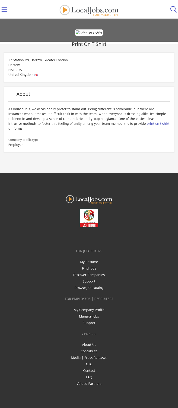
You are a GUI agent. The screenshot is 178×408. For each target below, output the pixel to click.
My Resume (89, 262)
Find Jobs (89, 268)
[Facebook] (70, 237)
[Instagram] (101, 237)
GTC (89, 364)
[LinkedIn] (86, 237)
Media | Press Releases (89, 357)
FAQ (89, 377)
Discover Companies (89, 275)
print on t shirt (158, 123)
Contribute (89, 351)
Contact (89, 370)
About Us (89, 344)
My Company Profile (89, 310)
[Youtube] (93, 237)
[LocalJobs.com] (89, 9)
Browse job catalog (89, 288)
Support (89, 281)
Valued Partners (89, 383)
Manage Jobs (89, 316)
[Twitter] (78, 237)
